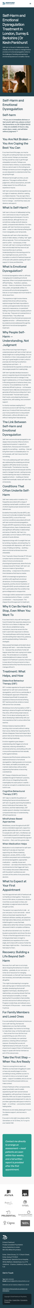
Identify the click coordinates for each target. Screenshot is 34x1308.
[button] (30, 4)
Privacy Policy (8, 1300)
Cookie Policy (16, 1300)
